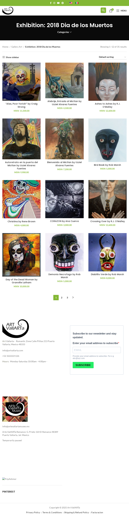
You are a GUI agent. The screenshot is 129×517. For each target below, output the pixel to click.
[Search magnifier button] (103, 10)
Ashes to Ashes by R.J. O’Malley (107, 105)
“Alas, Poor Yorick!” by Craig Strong (21, 105)
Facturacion (97, 512)
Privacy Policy (33, 512)
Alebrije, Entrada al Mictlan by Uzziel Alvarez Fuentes (64, 103)
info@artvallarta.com (12, 350)
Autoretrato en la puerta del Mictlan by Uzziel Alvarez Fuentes (21, 165)
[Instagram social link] (54, 3)
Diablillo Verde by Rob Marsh (107, 274)
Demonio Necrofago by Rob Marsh (64, 276)
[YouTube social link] (58, 3)
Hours (5, 361)
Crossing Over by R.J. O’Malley (107, 221)
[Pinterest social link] (63, 3)
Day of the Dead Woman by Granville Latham (21, 281)
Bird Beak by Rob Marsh (107, 165)
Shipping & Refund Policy (76, 512)
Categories (63, 32)
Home (5, 46)
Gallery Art (17, 46)
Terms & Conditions (52, 512)
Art (4, 341)
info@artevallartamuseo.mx (15, 426)
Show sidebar (12, 57)
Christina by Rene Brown (21, 221)
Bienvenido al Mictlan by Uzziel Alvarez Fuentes (64, 164)
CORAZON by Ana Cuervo (64, 221)
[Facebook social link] (50, 3)
